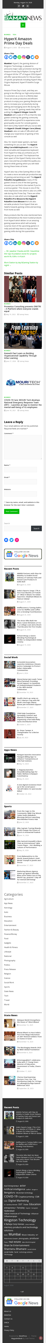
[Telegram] (32, 57)
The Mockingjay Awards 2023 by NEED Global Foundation (29, 1048)
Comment (8, 433)
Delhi (5, 1201)
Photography (9, 960)
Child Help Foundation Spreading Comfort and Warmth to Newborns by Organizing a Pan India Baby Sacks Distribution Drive (28, 717)
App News (8, 903)
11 (12, 1271)
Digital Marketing (18, 1200)
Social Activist (31, 1249)
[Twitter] (11, 57)
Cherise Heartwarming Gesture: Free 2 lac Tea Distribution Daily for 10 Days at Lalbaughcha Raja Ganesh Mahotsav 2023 (29, 1081)
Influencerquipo (10, 1216)
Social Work (9, 982)
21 (28, 1274)
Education (8, 921)
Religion (7, 973)
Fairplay (21, 1207)
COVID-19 (11, 1196)
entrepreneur (10, 1207)
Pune (6, 1242)
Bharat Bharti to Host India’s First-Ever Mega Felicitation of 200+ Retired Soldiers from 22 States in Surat (29, 1035)
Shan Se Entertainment (16, 1245)
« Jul (22, 1291)
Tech (14, 35)
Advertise (7, 1315)
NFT (37, 1235)
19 (18, 1274)
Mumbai (15, 1234)
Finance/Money (10, 934)
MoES (6, 1235)
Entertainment (10, 925)
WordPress (23, 1336)
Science (7, 978)
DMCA (6, 1322)
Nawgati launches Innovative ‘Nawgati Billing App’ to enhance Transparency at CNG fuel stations (29, 757)
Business (7, 35)
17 (7, 1274)
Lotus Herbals (30, 1224)
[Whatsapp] (19, 57)
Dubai (25, 1204)
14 (28, 1271)
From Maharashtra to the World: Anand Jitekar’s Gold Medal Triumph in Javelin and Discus (29, 859)
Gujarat (28, 1208)
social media (8, 1252)
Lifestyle (7, 951)
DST (20, 1204)
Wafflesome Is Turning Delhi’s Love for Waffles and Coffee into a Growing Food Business (29, 609)
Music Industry (28, 1234)
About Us (7, 1311)
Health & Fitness (11, 947)
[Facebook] (6, 57)
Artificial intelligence (14, 1189)
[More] (37, 57)
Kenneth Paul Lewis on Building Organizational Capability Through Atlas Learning (20, 355)
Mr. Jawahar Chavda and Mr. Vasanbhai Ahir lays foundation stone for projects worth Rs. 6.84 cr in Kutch (21, 254)
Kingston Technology (20, 1220)
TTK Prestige (8, 1255)
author (28, 1189)
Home (6, 1326)
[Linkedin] (15, 57)
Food (6, 938)
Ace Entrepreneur (11, 1186)
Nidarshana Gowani (11, 1239)
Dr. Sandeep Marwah (10, 1205)
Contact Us (8, 1319)
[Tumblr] (28, 57)
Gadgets (7, 943)
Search (7, 523)
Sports (7, 987)
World (6, 1004)
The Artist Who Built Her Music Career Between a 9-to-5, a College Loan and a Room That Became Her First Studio (29, 623)
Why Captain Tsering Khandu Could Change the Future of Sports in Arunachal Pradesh (29, 830)
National (7, 956)
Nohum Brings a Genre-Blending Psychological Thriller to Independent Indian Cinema (29, 639)
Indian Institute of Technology (17, 1213)
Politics (7, 965)
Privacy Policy (9, 1330)
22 (34, 1274)
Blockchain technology (24, 1193)
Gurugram (34, 1208)
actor (23, 1185)
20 (23, 1274)
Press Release (10, 969)
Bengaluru (9, 1192)
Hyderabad (9, 1210)
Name (7, 465)
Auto (6, 912)
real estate (15, 1241)
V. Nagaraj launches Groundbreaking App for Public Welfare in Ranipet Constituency (27, 773)
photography (24, 1238)
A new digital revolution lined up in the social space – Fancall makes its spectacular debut (29, 788)
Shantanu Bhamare (15, 1248)
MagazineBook (16, 1338)
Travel (6, 1000)
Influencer (35, 1213)
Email (7, 477)
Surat (16, 1252)
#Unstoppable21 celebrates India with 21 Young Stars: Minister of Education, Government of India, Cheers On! (29, 1064)
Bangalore (35, 1189)
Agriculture (9, 899)
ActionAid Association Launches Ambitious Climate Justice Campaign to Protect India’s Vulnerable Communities (29, 666)
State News (9, 991)
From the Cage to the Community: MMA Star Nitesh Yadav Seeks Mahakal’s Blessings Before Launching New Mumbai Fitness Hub (29, 815)
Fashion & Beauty (11, 929)
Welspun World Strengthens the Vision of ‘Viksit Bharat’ (28, 1021)
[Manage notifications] (41, 1338)
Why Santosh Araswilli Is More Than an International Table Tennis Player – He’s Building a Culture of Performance (29, 844)
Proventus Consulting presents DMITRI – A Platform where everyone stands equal (22, 309)
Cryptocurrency (26, 1196)
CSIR (37, 1196)
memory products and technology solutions (21, 1229)
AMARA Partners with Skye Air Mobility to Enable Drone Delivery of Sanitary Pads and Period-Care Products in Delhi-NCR (29, 577)
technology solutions (25, 1252)
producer (34, 1238)
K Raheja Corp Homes (14, 1224)
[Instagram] (24, 57)
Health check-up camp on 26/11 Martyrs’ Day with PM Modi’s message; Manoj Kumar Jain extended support (29, 701)
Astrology (8, 907)
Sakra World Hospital (28, 1242)
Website (7, 489)
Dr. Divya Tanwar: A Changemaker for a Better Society (28, 732)
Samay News (25, 47)
